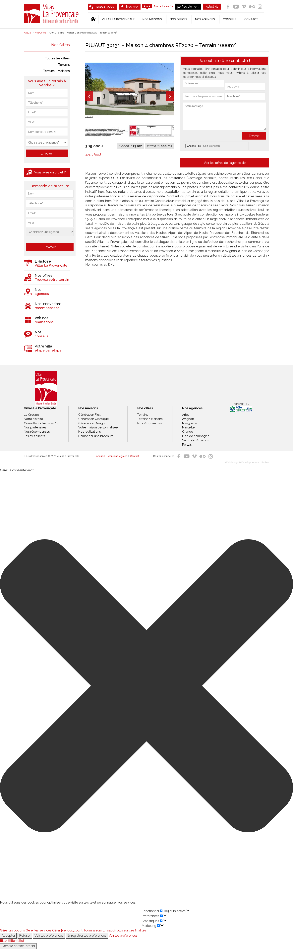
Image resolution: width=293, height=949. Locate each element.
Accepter (8, 935)
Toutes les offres (57, 58)
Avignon (188, 419)
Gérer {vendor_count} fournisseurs (77, 930)
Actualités (212, 6)
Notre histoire (33, 419)
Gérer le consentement (18, 946)
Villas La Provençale (52, 13)
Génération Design (91, 423)
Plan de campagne (195, 436)
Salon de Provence (195, 440)
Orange (187, 431)
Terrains (64, 65)
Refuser (24, 935)
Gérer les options (12, 930)
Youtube (236, 7)
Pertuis (187, 444)
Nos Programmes (149, 423)
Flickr (252, 7)
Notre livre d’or (163, 6)
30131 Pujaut (93, 154)
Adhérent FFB (241, 404)
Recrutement (190, 6)
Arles (185, 414)
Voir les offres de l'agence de (225, 163)
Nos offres (178, 19)
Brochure (132, 6)
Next (170, 96)
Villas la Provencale (118, 19)
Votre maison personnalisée (98, 427)
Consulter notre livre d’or (41, 423)
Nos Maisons (152, 19)
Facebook (228, 7)
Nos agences (205, 19)
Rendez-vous (104, 6)
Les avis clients (34, 436)
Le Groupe (31, 414)
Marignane (189, 423)
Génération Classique (93, 419)
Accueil (100, 456)
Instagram (260, 7)
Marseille (188, 427)
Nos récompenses (37, 431)
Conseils (229, 19)
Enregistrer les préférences (86, 935)
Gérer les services (38, 930)
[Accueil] (93, 19)
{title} (3, 941)
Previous (89, 96)
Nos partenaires (35, 427)
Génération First (89, 414)
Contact (251, 19)
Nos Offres (60, 44)
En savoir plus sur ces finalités (124, 930)
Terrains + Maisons (56, 71)
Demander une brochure (95, 436)
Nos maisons (88, 408)
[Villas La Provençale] (46, 388)
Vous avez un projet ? (50, 172)
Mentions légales (117, 456)
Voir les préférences (48, 935)
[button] (146, 686)
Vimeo (244, 7)
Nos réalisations (89, 431)
